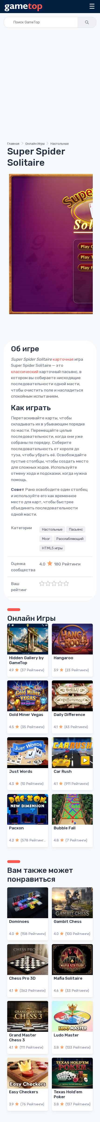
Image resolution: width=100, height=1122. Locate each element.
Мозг (46, 539)
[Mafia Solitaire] (72, 959)
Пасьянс (76, 529)
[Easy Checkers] (27, 1073)
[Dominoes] (27, 902)
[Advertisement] (50, 85)
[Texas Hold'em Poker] (72, 1073)
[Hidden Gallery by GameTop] (27, 639)
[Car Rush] (72, 752)
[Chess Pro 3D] (27, 959)
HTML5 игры (52, 548)
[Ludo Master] (72, 1016)
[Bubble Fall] (72, 809)
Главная (13, 143)
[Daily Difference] (72, 695)
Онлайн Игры (35, 143)
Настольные (59, 143)
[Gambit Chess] (72, 902)
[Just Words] (27, 752)
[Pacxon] (27, 809)
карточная (63, 359)
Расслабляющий (69, 539)
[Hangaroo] (72, 639)
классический (24, 371)
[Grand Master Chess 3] (27, 1016)
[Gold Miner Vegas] (27, 695)
